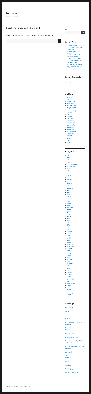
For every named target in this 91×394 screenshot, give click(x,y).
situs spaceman (69, 356)
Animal (69, 155)
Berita (68, 162)
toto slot (67, 318)
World (68, 291)
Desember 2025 (71, 105)
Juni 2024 (69, 137)
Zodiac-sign (70, 293)
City (68, 185)
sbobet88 (68, 357)
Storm (68, 267)
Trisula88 (68, 365)
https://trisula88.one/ (71, 337)
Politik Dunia (70, 246)
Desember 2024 (71, 126)
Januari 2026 (70, 103)
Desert (68, 192)
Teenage (69, 272)
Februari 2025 (71, 122)
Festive (69, 198)
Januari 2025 (70, 124)
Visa (68, 287)
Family (69, 194)
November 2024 (71, 127)
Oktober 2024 (70, 129)
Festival (69, 196)
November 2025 (71, 107)
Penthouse (70, 244)
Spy (68, 265)
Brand (68, 170)
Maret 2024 (70, 142)
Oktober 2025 (70, 109)
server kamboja (69, 315)
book (68, 168)
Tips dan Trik (70, 280)
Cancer (69, 175)
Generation (70, 207)
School (69, 254)
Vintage (69, 285)
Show (68, 261)
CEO (68, 181)
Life (68, 229)
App (68, 159)
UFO (68, 282)
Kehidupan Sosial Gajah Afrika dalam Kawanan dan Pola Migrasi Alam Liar (75, 60)
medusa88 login (69, 333)
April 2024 (70, 140)
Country (69, 187)
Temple (69, 276)
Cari (66, 30)
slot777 (67, 311)
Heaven (69, 213)
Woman (69, 289)
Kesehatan (70, 226)
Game (68, 205)
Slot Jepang (70, 263)
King (68, 228)
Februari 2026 (71, 101)
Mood (68, 235)
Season (69, 255)
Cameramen (70, 174)
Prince (68, 250)
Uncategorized (71, 283)
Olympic (69, 242)
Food (68, 202)
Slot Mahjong (69, 369)
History (69, 216)
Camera (69, 172)
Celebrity (69, 179)
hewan (69, 215)
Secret (68, 257)
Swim (68, 268)
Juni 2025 (69, 114)
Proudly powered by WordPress (21, 386)
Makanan (69, 231)
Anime (68, 157)
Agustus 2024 (70, 133)
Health (69, 211)
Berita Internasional (72, 164)
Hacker (69, 209)
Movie (68, 239)
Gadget (69, 203)
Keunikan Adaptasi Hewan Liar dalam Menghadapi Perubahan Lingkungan (75, 47)
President (69, 248)
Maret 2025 (70, 120)
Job (68, 222)
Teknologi (70, 274)
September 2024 (71, 131)
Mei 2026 (69, 98)
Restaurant (70, 252)
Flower (69, 200)
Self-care (69, 259)
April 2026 (70, 100)
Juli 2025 (69, 113)
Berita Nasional (71, 166)
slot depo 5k (68, 352)
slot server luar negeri (71, 372)
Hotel (68, 218)
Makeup (69, 233)
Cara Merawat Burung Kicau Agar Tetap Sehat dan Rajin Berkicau (74, 66)
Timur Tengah (71, 278)
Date (68, 190)
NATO (68, 241)
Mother (69, 237)
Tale (68, 270)
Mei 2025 (69, 116)
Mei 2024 (69, 139)
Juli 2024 (69, 135)
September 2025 (71, 111)
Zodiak (69, 295)
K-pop (68, 224)
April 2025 (70, 118)
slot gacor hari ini (70, 307)
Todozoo (11, 13)
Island (68, 220)
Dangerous (70, 189)
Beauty (69, 161)
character (69, 183)
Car (68, 177)
